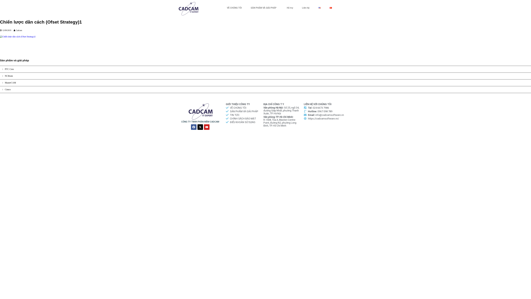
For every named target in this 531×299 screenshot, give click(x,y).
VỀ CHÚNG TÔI (234, 8)
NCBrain (9, 76)
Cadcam (19, 30)
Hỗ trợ (290, 8)
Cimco (8, 89)
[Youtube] (206, 127)
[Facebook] (193, 127)
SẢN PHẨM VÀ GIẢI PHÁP (263, 8)
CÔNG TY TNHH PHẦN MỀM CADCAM (200, 121)
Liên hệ (305, 8)
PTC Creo (9, 69)
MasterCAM (10, 83)
